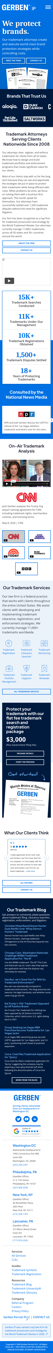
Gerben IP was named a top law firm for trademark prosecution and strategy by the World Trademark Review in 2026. (26, 1331)
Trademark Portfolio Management (9, 678)
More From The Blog (26, 1080)
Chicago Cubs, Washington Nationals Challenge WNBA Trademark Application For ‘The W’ (26, 955)
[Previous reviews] (6, 857)
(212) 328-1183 (20, 1214)
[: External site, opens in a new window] (18, 1119)
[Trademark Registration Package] (26, 793)
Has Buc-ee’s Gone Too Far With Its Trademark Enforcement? (25, 981)
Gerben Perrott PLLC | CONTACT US (26, 1317)
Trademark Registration (8, 651)
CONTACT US (36, 60)
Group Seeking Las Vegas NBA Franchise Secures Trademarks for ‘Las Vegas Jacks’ (27, 1030)
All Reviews (26, 883)
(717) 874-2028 (20, 1240)
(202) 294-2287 (20, 1165)
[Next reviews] (46, 857)
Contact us (26, 250)
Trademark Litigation (26, 676)
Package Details (25, 753)
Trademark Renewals (44, 676)
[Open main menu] (48, 7)
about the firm (26, 243)
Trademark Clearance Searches (26, 653)
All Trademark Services (26, 691)
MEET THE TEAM (13, 60)
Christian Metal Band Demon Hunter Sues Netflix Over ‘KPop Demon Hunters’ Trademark (25, 928)
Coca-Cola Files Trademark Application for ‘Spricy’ (28, 1055)
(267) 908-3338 (20, 1187)
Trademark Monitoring (44, 651)
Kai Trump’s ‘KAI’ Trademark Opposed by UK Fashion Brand (27, 1005)
